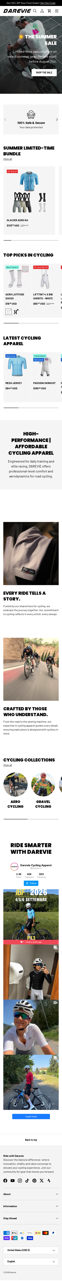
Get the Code (48, 2)
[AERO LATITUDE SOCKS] (17, 277)
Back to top (31, 1139)
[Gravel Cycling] (43, 784)
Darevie (13, 1272)
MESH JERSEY (13, 382)
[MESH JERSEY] (17, 366)
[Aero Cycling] (15, 784)
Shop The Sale (44, 72)
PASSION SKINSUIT (44, 382)
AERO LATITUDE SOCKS (14, 296)
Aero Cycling (15, 804)
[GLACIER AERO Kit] (29, 192)
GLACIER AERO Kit (17, 220)
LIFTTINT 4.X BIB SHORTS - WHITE (43, 296)
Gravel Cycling (43, 804)
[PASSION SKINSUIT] (45, 366)
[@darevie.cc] (14, 866)
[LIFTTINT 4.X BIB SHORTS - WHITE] (45, 277)
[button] (49, 11)
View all (7, 158)
